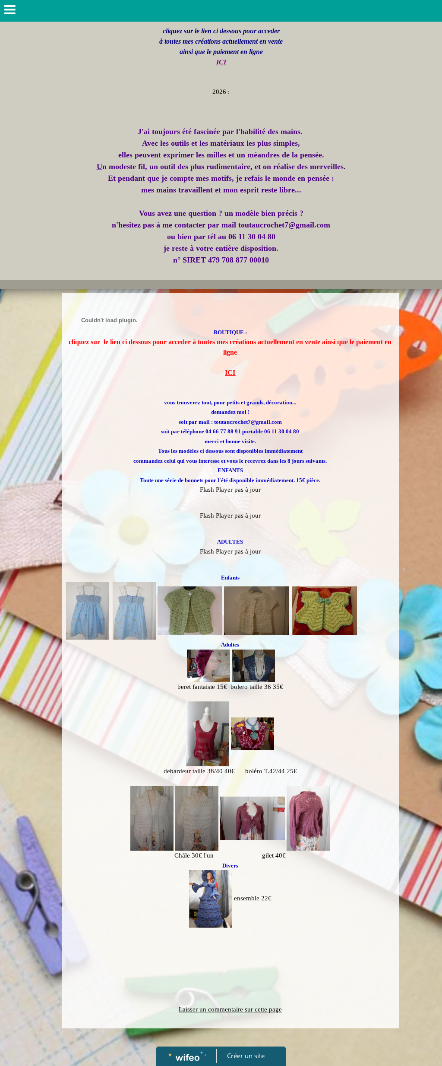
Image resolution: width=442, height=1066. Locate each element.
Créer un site (246, 1055)
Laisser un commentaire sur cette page (230, 1009)
